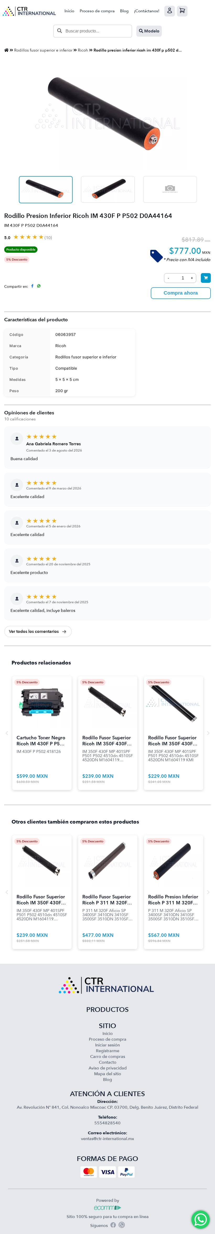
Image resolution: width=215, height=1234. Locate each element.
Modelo (151, 31)
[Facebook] (113, 1226)
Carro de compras (107, 1057)
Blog (124, 11)
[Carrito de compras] (182, 11)
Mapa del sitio (107, 1074)
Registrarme (107, 1051)
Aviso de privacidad (108, 1068)
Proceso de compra (97, 11)
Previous (6, 733)
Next (208, 733)
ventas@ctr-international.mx (107, 1139)
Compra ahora (181, 293)
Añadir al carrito (41, 696)
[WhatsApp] (122, 1226)
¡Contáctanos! (146, 11)
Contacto (107, 1062)
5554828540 (107, 1123)
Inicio (69, 11)
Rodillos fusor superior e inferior (43, 50)
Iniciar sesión (107, 1045)
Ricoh (83, 50)
